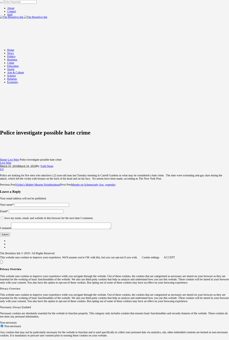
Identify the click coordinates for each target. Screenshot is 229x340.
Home (3, 159)
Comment (5, 228)
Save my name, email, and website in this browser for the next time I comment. (48, 218)
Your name (7, 204)
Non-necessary (12, 326)
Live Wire (13, 159)
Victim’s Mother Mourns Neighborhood (37, 184)
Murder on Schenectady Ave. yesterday (93, 184)
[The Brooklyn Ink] (23, 17)
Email (4, 211)
